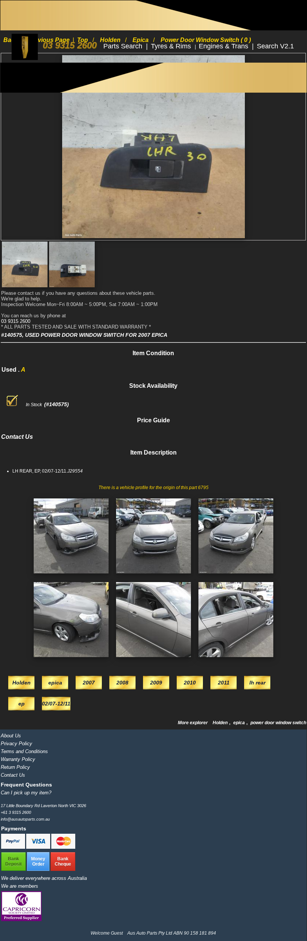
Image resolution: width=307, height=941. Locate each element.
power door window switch (278, 722)
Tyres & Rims (172, 46)
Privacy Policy (16, 743)
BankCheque (63, 861)
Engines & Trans (224, 46)
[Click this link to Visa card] (38, 847)
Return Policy (15, 767)
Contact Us (13, 775)
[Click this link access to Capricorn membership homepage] (21, 919)
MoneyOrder (38, 861)
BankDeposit (13, 861)
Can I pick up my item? (26, 792)
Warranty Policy (18, 759)
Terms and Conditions (24, 751)
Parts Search (123, 46)
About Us (11, 735)
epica (239, 722)
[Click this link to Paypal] (13, 847)
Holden (221, 722)
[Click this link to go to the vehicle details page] (71, 575)
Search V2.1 (275, 46)
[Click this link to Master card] (63, 847)
